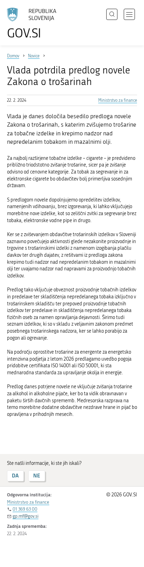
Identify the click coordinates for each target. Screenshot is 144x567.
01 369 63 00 (25, 509)
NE (36, 475)
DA (15, 475)
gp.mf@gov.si (25, 516)
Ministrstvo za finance (117, 100)
